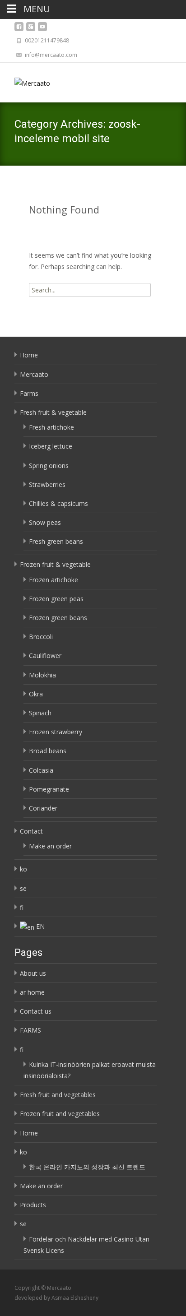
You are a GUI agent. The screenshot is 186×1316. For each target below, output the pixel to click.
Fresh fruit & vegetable (53, 412)
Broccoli (41, 636)
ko (23, 869)
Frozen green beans (58, 617)
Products (33, 1204)
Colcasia (41, 770)
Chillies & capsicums (58, 503)
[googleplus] (30, 29)
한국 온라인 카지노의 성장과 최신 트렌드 (87, 1167)
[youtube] (42, 29)
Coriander (43, 808)
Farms (29, 393)
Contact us (35, 1011)
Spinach (40, 713)
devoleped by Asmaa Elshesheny (56, 1298)
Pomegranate (49, 789)
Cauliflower (45, 655)
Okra (36, 694)
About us (33, 973)
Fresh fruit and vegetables (58, 1094)
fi (21, 907)
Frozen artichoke (53, 579)
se (23, 888)
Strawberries (47, 484)
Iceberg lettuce (50, 446)
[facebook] (18, 29)
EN (40, 926)
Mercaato (34, 374)
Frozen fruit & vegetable (55, 564)
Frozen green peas (56, 598)
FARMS (30, 1030)
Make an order (50, 846)
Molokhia (42, 675)
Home (29, 355)
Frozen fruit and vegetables (60, 1113)
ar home (32, 992)
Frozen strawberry (55, 732)
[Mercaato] (25, 81)
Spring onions (49, 465)
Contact (31, 831)
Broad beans (47, 750)
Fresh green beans (56, 541)
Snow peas (45, 522)
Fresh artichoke (51, 427)
